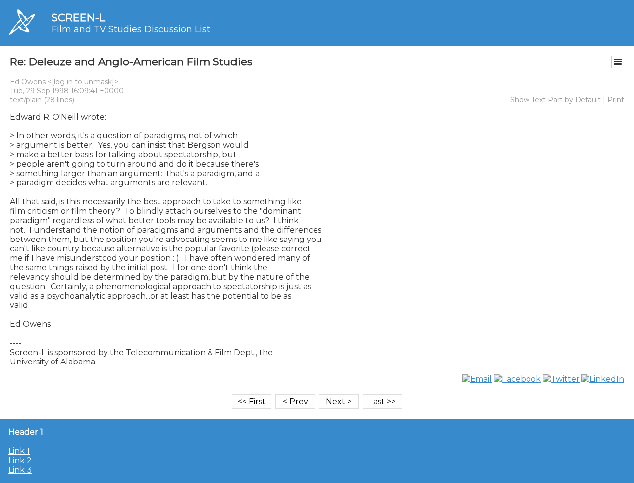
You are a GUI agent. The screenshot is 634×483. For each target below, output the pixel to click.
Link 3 (20, 470)
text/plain (26, 99)
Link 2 (20, 460)
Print (615, 99)
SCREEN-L (78, 17)
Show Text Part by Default (555, 99)
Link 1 (19, 451)
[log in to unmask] (83, 81)
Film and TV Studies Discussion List (131, 29)
